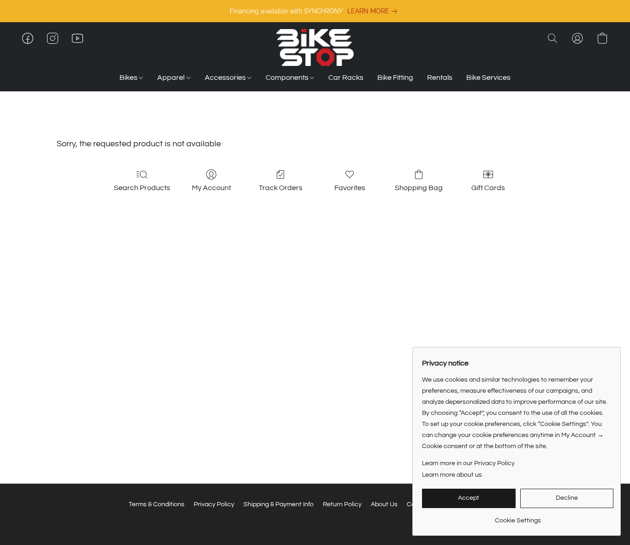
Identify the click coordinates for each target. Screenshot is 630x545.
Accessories (226, 77)
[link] (374, 11)
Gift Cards (488, 188)
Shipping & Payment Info (279, 504)
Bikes (129, 77)
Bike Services (488, 77)
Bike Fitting (395, 77)
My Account (211, 188)
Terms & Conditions (156, 504)
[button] (315, 47)
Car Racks (345, 77)
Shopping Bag (419, 188)
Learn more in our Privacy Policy (468, 463)
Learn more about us (452, 475)
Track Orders (281, 188)
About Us (384, 504)
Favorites (349, 188)
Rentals (439, 77)
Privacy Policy (214, 504)
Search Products (142, 188)
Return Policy (342, 504)
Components (288, 77)
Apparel (171, 77)
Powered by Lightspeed (315, 520)
